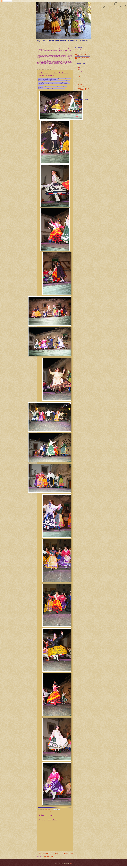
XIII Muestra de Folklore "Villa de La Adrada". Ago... (83, 89)
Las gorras (80, 82)
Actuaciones (77, 49)
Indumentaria (77, 52)
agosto (79, 71)
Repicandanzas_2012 (82, 91)
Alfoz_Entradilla (81, 86)
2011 (78, 95)
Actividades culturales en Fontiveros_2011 (82, 80)
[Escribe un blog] (55, 809)
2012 (78, 93)
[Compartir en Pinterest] (59, 809)
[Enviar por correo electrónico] (54, 809)
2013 (78, 69)
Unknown (79, 101)
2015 (78, 65)
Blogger (70, 863)
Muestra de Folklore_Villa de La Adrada (50, 810)
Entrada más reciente (42, 853)
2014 (78, 67)
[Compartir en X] (56, 809)
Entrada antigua (68, 853)
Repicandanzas (78, 59)
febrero (79, 76)
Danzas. (77, 51)
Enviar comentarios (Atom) (48, 856)
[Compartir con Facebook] (57, 809)
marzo (79, 74)
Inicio (56, 853)
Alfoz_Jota (80, 84)
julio (79, 72)
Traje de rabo (80, 78)
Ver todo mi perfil (78, 103)
